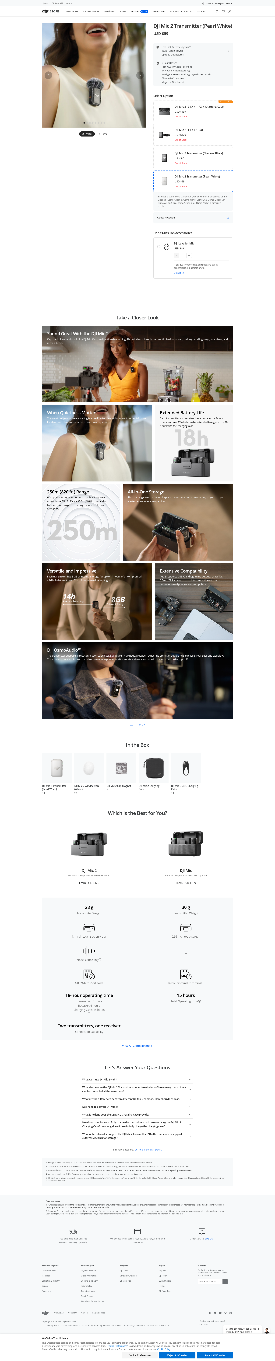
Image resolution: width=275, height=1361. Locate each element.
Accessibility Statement (133, 1325)
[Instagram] (230, 1312)
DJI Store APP (57, 3)
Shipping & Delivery (89, 1281)
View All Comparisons (136, 1046)
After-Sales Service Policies (92, 1301)
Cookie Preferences (70, 1325)
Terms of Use (152, 1325)
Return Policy (86, 1286)
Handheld (46, 1275)
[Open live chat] (267, 1330)
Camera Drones (49, 1270)
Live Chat (209, 1238)
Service (45, 1286)
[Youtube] (220, 1312)
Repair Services (87, 1296)
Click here (204, 1324)
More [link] (68, 3)
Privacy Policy (53, 1325)
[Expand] (190, 1079)
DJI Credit (124, 1270)
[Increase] (189, 255)
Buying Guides (165, 1281)
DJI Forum (163, 1275)
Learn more (136, 724)
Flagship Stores (98, 1312)
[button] (217, 3)
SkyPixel (162, 1270)
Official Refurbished (128, 1275)
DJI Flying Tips (164, 1291)
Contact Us (73, 1312)
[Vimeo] (225, 1312)
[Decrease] (176, 255)
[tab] (87, 134)
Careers (84, 1312)
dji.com (45, 3)
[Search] (217, 11)
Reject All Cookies (177, 1355)
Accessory (46, 1291)
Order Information (88, 1275)
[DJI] (45, 1313)
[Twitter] (215, 1312)
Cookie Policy (163, 1349)
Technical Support (88, 1291)
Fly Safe (162, 1286)
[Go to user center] (230, 11)
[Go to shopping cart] (223, 11)
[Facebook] (210, 1312)
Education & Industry (51, 1281)
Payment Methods (88, 1270)
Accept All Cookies (214, 1355)
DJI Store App (125, 1281)
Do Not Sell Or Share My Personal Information (100, 1325)
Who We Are (59, 1312)
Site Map (165, 1325)
